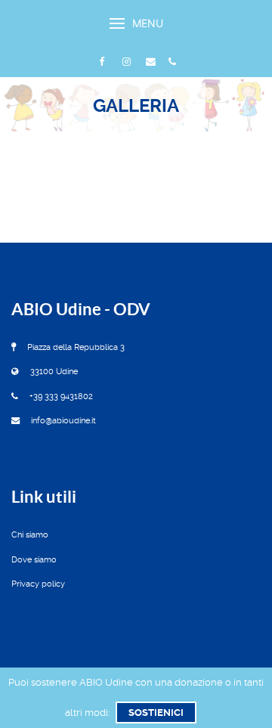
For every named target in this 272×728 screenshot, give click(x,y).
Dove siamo (34, 560)
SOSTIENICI (156, 712)
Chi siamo (29, 535)
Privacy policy (38, 584)
